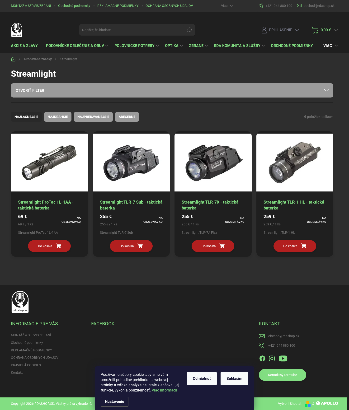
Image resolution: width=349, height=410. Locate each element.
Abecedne (127, 117)
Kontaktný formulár (282, 375)
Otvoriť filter (30, 90)
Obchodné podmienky (74, 6)
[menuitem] (26, 46)
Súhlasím (234, 378)
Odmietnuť (202, 378)
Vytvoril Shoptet (290, 403)
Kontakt (17, 372)
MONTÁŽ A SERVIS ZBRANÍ (31, 6)
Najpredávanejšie (93, 117)
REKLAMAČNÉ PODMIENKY (117, 6)
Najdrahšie (58, 117)
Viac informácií (164, 390)
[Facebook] (262, 357)
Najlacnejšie (26, 117)
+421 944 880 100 (281, 345)
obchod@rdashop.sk (283, 336)
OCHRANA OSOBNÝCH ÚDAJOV (169, 6)
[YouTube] (283, 357)
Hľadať (189, 30)
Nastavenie (114, 401)
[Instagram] (271, 357)
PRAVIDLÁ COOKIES (26, 365)
